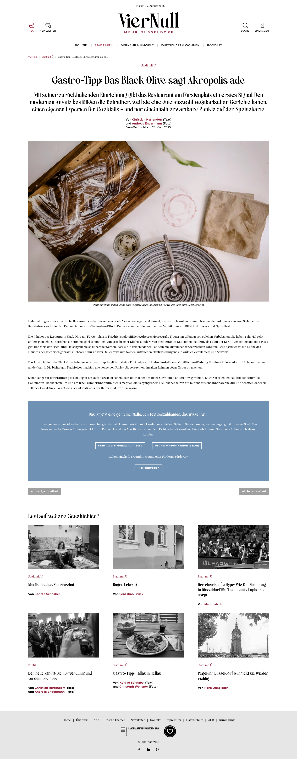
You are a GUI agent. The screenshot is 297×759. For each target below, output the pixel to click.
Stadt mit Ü (104, 45)
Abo (96, 720)
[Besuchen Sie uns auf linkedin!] (148, 749)
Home (67, 720)
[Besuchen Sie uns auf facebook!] (139, 749)
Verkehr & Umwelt (137, 45)
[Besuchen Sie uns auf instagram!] (158, 749)
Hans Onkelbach (216, 687)
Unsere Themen (115, 720)
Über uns (82, 720)
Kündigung (227, 720)
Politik (81, 45)
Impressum (173, 720)
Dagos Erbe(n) (125, 584)
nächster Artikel (254, 491)
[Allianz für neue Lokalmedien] (170, 731)
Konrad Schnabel (47, 594)
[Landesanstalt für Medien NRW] (140, 731)
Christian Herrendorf (147, 119)
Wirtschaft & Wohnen (180, 45)
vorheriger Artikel (44, 491)
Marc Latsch (213, 604)
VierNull (32, 57)
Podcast (214, 45)
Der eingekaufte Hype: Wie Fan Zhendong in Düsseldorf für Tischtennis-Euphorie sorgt (232, 589)
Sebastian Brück (131, 594)
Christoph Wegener (133, 686)
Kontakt (155, 720)
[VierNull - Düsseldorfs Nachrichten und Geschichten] (148, 22)
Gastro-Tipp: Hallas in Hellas (137, 673)
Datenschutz (194, 720)
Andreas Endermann (147, 123)
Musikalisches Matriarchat (51, 584)
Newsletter (138, 720)
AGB (211, 720)
